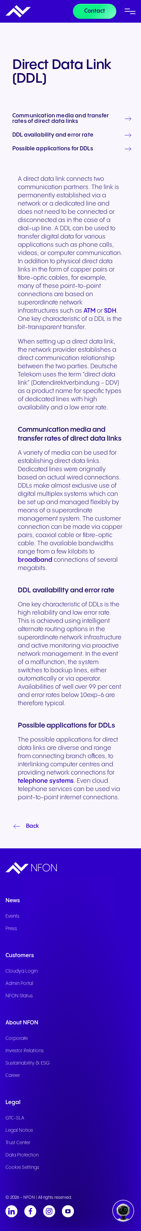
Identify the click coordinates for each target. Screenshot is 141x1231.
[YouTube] (68, 1211)
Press (11, 928)
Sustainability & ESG (27, 1063)
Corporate (16, 1038)
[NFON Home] (18, 11)
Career (12, 1075)
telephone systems (46, 781)
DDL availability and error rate (52, 135)
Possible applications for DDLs (52, 149)
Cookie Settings (22, 1167)
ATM (89, 310)
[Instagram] (49, 1211)
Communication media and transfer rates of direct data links (60, 118)
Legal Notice (19, 1130)
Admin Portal (19, 983)
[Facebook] (30, 1211)
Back (32, 826)
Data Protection (22, 1155)
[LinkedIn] (11, 1211)
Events (12, 916)
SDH (110, 310)
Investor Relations (24, 1050)
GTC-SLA (14, 1118)
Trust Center (17, 1142)
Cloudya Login (21, 971)
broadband (35, 560)
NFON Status (19, 996)
